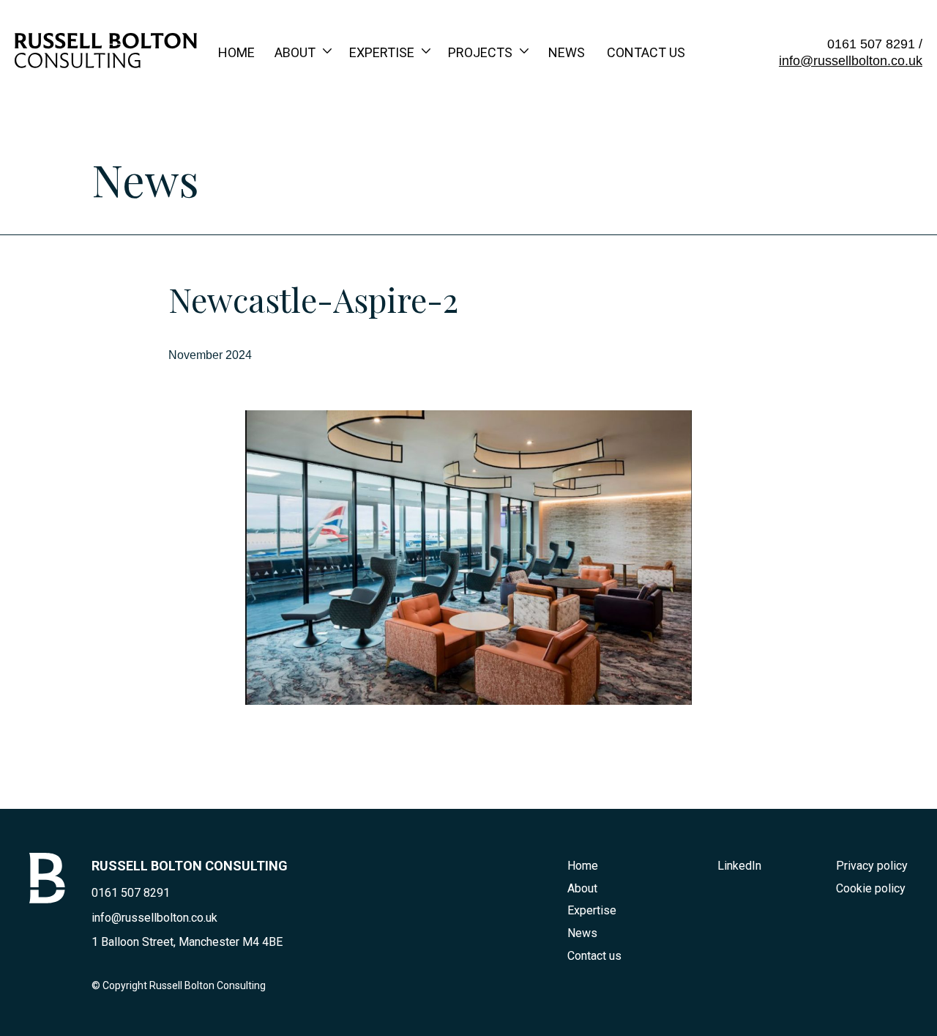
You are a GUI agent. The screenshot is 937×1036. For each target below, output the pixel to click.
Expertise (381, 52)
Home (236, 52)
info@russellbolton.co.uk (850, 60)
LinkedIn (739, 866)
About (295, 52)
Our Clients (488, 124)
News (566, 52)
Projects (480, 52)
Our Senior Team (330, 124)
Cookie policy (871, 888)
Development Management (439, 155)
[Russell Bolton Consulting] (106, 63)
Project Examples (510, 93)
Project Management (423, 185)
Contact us (646, 52)
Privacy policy (872, 866)
